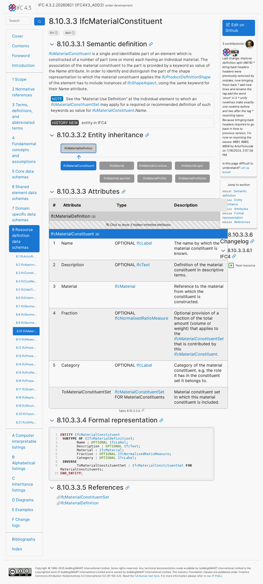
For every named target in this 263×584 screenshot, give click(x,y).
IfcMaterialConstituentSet (75, 104)
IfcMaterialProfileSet (192, 178)
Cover (17, 36)
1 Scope (19, 79)
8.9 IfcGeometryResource (28, 323)
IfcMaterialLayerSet (117, 178)
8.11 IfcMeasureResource (28, 339)
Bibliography (23, 539)
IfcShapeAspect (141, 82)
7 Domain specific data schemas (24, 214)
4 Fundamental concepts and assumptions (24, 149)
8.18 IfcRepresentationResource (28, 397)
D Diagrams (23, 499)
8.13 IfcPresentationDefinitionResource (28, 356)
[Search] (39, 21)
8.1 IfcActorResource (28, 256)
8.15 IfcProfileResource (28, 372)
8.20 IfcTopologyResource (28, 414)
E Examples (22, 509)
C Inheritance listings (22, 484)
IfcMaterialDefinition (78, 148)
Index (17, 548)
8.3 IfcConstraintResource (28, 273)
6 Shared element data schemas (24, 192)
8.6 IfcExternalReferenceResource (28, 298)
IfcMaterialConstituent (70, 53)
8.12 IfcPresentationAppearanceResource (28, 347)
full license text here (147, 575)
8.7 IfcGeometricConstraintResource (28, 306)
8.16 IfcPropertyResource (28, 381)
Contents (20, 45)
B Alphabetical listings (23, 463)
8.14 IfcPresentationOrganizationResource (28, 364)
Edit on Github (235, 27)
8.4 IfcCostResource (28, 281)
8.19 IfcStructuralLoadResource (28, 405)
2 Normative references (23, 92)
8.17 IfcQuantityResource (28, 389)
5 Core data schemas (23, 174)
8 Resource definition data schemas (22, 238)
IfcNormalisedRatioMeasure (141, 318)
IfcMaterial (117, 166)
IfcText (143, 264)
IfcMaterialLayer (192, 166)
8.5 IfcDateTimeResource (28, 289)
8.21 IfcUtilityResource (28, 422)
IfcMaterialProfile (154, 178)
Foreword (21, 55)
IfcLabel (144, 243)
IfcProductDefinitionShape (186, 77)
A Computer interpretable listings (24, 441)
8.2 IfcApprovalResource (28, 264)
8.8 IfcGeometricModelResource (28, 314)
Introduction (23, 65)
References (241, 222)
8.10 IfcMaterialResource (28, 331)
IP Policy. (217, 575)
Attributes (240, 209)
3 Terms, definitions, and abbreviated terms (23, 116)
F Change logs (21, 522)
